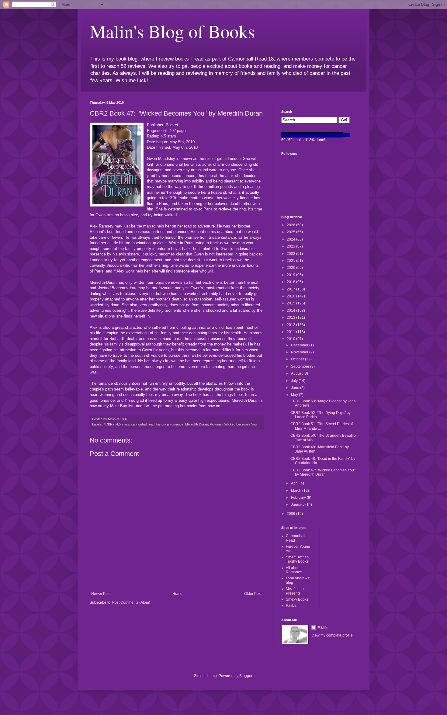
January (298, 504)
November (300, 352)
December (300, 345)
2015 (291, 303)
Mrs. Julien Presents (295, 591)
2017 (291, 289)
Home (177, 594)
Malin (322, 627)
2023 (291, 246)
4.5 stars (122, 424)
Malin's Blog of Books (172, 31)
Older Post (253, 594)
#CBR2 (109, 424)
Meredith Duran (196, 424)
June (295, 388)
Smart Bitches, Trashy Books (298, 559)
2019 (291, 275)
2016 (291, 296)
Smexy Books (297, 599)
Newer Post (100, 594)
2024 (291, 239)
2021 (291, 261)
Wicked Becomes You (240, 424)
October (298, 359)
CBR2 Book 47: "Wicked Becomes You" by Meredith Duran (322, 472)
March (296, 490)
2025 (291, 232)
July (295, 381)
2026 (291, 225)
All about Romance (294, 570)
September (300, 366)
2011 (291, 332)
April (295, 483)
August (297, 373)
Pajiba (291, 605)
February (299, 497)
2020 (291, 268)
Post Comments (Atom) (131, 602)
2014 (291, 310)
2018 (291, 282)
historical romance (169, 424)
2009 (291, 514)
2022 (291, 254)
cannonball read (142, 424)
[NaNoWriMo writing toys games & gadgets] (319, 134)
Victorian (216, 424)
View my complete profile (332, 635)
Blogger (245, 676)
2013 (291, 317)
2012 (291, 325)
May (295, 395)
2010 (291, 339)
